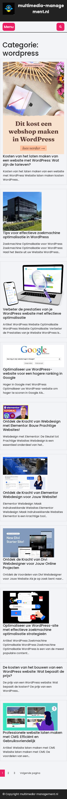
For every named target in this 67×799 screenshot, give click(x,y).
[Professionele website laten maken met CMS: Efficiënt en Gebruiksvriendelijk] (30, 717)
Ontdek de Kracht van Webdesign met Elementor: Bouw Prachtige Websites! (31, 425)
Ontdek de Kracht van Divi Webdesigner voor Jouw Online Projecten (29, 563)
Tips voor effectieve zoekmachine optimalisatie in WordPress (31, 234)
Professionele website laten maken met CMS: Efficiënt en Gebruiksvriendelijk (32, 736)
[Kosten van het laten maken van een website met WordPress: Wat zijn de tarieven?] (33, 108)
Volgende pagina (30, 773)
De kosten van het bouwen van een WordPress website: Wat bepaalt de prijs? (33, 671)
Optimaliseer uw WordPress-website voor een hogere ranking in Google (32, 373)
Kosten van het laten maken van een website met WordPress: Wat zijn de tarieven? (31, 160)
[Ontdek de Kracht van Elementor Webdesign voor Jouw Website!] (25, 474)
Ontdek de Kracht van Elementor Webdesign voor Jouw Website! (30, 494)
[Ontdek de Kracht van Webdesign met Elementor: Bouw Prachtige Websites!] (15, 412)
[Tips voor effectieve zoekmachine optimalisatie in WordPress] (22, 211)
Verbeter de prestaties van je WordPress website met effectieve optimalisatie (32, 313)
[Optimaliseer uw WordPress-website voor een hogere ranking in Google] (33, 356)
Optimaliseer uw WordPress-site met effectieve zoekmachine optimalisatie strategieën (30, 629)
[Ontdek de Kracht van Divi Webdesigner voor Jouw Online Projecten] (28, 543)
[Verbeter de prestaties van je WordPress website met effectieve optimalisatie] (33, 285)
